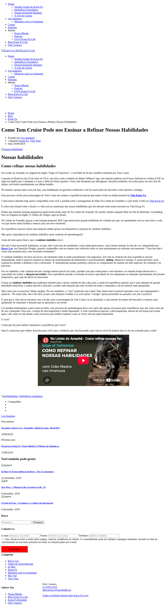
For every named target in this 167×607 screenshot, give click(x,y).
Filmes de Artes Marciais (20, 564)
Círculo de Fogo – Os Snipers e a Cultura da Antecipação (27, 503)
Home (11, 4)
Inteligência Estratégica (26, 9)
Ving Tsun (35, 140)
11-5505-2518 (49, 587)
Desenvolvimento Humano (28, 12)
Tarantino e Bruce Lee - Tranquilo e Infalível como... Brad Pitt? (30, 428)
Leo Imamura (15, 18)
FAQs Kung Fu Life (24, 39)
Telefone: (83, 535)
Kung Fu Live (81, 595)
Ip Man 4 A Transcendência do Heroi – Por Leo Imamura (27, 471)
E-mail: (5, 535)
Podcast (18, 36)
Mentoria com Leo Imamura (28, 21)
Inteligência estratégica (31, 396)
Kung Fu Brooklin (17, 600)
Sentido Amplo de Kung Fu (28, 7)
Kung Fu (24, 140)
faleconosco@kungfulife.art (56, 590)
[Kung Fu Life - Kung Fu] (9, 50)
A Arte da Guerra (23, 15)
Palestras (12, 27)
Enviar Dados (14, 549)
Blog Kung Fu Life (18, 42)
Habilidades (12, 396)
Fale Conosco (15, 45)
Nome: (43, 535)
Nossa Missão (21, 33)
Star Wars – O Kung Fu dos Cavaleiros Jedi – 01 (23, 487)
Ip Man (11, 566)
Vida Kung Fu (156, 201)
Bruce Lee (13, 561)
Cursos (11, 24)
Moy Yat (12, 575)
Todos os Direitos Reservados (57, 595)
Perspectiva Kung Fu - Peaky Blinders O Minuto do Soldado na (30, 446)
